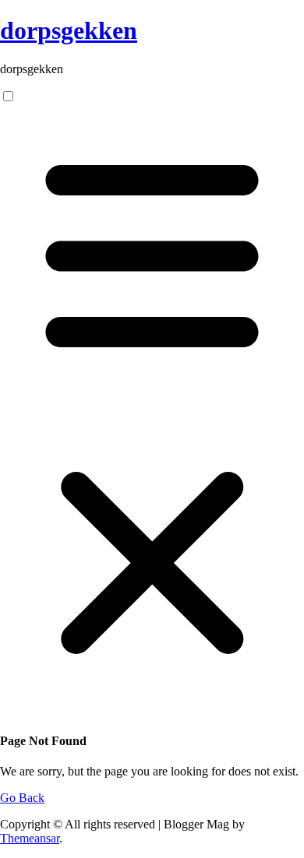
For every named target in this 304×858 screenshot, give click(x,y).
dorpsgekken (68, 30)
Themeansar (29, 838)
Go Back (22, 797)
